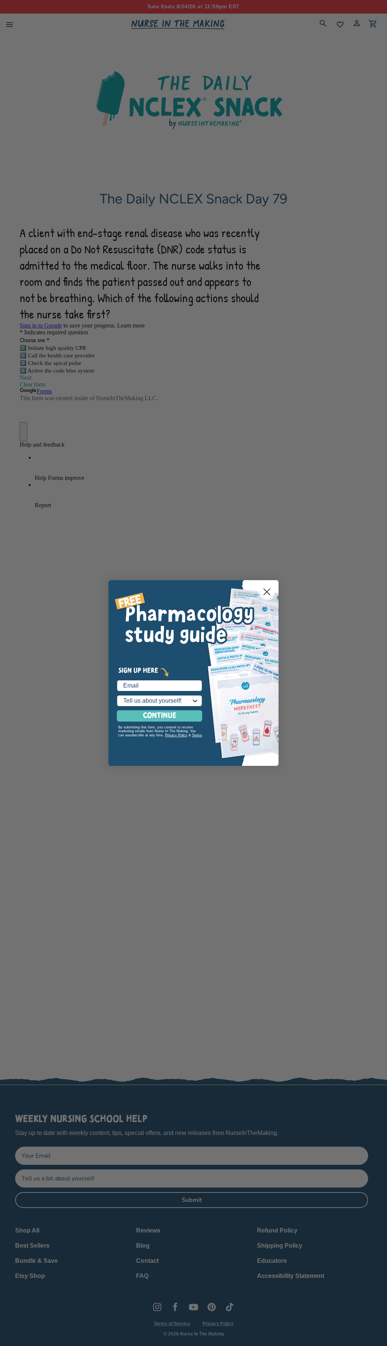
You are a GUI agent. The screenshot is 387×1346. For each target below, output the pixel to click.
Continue (159, 716)
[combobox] (157, 701)
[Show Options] (195, 701)
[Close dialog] (266, 591)
